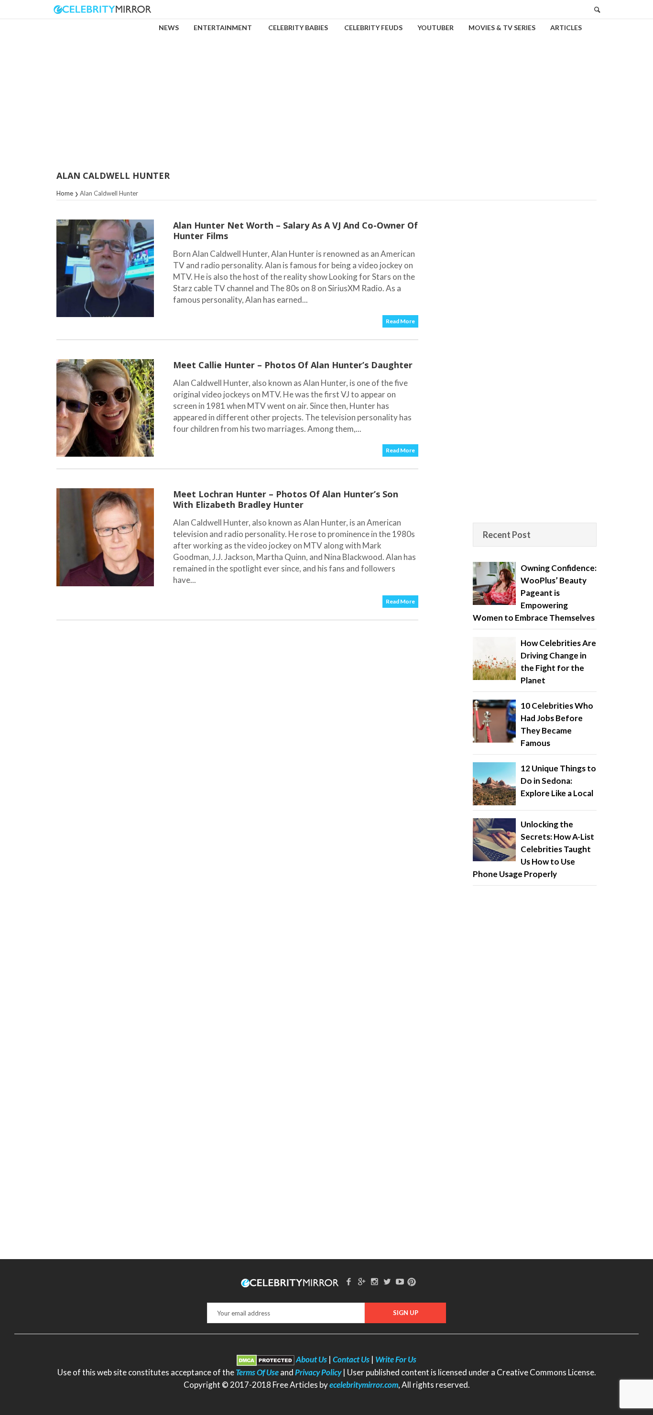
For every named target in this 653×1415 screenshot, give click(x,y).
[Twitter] (387, 1281)
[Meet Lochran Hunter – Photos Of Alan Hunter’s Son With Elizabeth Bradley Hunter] (105, 537)
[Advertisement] (326, 88)
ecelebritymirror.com (363, 1385)
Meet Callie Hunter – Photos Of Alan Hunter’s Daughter (293, 365)
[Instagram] (374, 1281)
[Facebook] (349, 1281)
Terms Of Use (257, 1372)
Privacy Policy (318, 1372)
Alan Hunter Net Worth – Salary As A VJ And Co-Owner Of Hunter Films (295, 230)
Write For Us (395, 1359)
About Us (311, 1359)
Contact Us (351, 1359)
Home (64, 193)
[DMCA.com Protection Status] (265, 1359)
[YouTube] (400, 1281)
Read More (400, 321)
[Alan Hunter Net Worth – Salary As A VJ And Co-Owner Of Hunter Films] (105, 268)
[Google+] (361, 1281)
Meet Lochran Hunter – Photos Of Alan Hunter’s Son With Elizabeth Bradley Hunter (285, 499)
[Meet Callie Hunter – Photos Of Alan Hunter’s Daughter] (105, 408)
